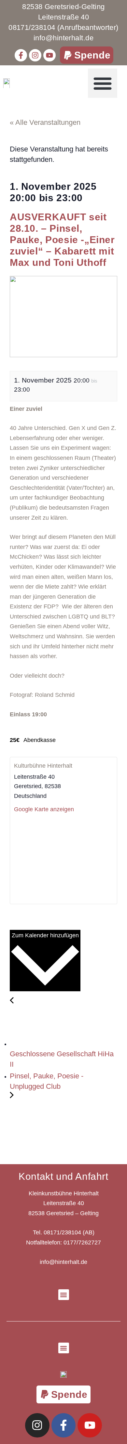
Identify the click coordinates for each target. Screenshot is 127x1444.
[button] (87, 55)
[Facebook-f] (21, 55)
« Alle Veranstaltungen (45, 122)
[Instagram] (35, 55)
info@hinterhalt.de (63, 1262)
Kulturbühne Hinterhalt (43, 765)
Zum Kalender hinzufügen (45, 935)
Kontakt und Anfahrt (63, 1176)
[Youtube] (49, 55)
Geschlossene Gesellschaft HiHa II (62, 1059)
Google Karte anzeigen (44, 809)
